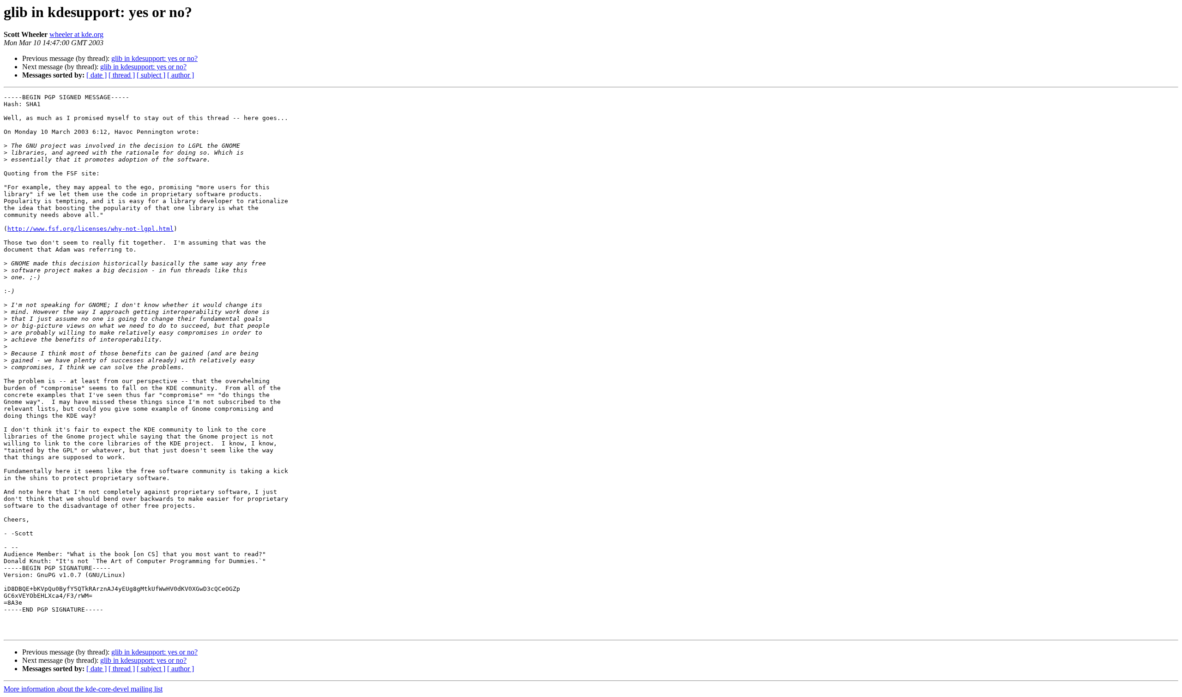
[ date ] (96, 75)
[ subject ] (151, 75)
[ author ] (180, 75)
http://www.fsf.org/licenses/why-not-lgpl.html (90, 228)
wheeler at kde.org (76, 34)
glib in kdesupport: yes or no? (154, 58)
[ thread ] (122, 75)
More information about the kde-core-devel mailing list (83, 689)
